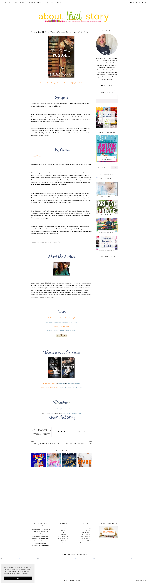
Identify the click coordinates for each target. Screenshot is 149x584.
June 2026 (86, 532)
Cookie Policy (80, 580)
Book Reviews (19, 2)
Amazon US (49, 322)
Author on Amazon (70, 330)
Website (49, 330)
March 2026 (85, 538)
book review (44, 429)
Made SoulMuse (140, 580)
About (59, 2)
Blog (10, 2)
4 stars (38, 429)
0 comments (81, 431)
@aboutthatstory (82, 554)
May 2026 (85, 534)
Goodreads (64, 409)
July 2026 (85, 530)
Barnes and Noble (67, 322)
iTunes (75, 322)
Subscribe (107, 101)
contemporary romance (39, 430)
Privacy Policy (69, 580)
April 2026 (85, 536)
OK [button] (18, 578)
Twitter (62, 330)
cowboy (63, 542)
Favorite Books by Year (35, 2)
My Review (77, 383)
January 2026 (85, 542)
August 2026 (85, 529)
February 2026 (85, 540)
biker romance (63, 536)
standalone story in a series (43, 434)
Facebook (55, 330)
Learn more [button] (24, 573)
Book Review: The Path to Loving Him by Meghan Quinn (107, 232)
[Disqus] (61, 495)
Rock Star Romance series (41, 432)
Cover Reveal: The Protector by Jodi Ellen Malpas (78, 442)
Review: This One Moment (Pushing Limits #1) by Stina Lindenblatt (45, 443)
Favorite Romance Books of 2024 (107, 250)
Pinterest (71, 409)
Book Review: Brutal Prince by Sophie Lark (107, 214)
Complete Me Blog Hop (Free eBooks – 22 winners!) (107, 178)
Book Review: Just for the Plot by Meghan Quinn (107, 158)
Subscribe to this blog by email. (72, 413)
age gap (63, 534)
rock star (40, 432)
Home (5, 2)
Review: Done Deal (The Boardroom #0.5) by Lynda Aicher (107, 196)
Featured (63, 532)
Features (50, 2)
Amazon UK (57, 322)
